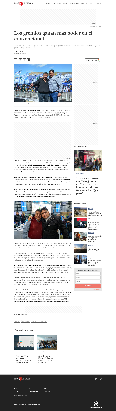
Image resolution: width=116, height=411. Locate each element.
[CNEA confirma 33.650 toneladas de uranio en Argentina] (80, 212)
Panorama (90, 255)
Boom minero (91, 232)
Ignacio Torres (36, 177)
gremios (57, 113)
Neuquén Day (18, 352)
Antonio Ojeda (19, 51)
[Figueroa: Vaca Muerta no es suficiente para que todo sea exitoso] (24, 342)
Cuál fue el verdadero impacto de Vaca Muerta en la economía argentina (94, 262)
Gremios (16, 27)
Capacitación (41, 352)
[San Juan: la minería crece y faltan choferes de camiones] (80, 236)
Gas (54, 3)
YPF (89, 218)
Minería (59, 3)
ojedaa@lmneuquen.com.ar (20, 53)
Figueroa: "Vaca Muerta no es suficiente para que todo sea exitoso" (24, 359)
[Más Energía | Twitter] (101, 4)
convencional (25, 321)
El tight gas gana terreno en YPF (93, 250)
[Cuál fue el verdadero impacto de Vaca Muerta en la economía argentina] (80, 259)
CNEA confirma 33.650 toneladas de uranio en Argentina (95, 213)
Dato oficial (90, 208)
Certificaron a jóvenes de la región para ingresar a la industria (46, 359)
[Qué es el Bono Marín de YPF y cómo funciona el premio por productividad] (80, 223)
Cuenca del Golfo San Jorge (39, 321)
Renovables (84, 3)
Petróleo (48, 3)
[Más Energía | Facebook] (98, 4)
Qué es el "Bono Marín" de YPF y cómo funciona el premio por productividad (94, 226)
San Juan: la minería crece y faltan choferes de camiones (94, 238)
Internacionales (74, 3)
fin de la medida (80, 173)
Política (65, 3)
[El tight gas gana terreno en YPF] (80, 248)
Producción (90, 245)
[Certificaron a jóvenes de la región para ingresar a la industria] (47, 342)
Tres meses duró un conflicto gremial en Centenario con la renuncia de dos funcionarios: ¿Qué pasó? (87, 186)
